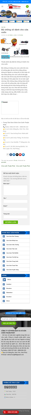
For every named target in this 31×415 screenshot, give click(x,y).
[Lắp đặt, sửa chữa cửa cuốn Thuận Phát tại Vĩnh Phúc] (14, 6)
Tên (4, 198)
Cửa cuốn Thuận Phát (8, 166)
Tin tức (3, 27)
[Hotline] (4, 412)
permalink (3, 162)
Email (5, 206)
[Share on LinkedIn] (23, 154)
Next (29, 15)
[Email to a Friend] (17, 154)
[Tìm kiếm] (27, 6)
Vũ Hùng (20, 35)
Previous (2, 15)
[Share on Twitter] (13, 154)
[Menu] (2, 6)
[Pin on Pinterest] (20, 154)
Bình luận (6, 183)
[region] (15, 16)
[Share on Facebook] (10, 154)
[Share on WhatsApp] (7, 154)
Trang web (6, 213)
